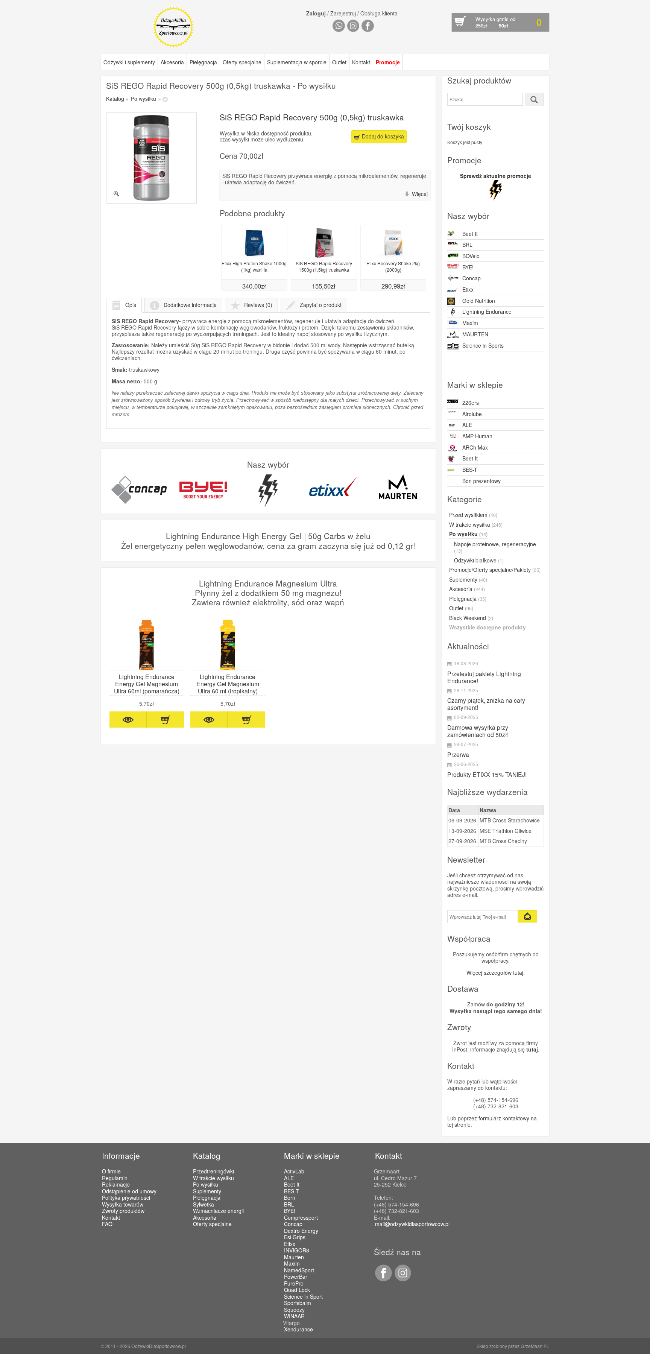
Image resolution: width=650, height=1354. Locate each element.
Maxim (470, 323)
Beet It (470, 233)
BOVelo (471, 256)
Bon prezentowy (481, 481)
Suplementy (468, 579)
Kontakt (361, 62)
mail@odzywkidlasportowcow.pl (412, 1224)
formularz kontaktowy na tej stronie (492, 1121)
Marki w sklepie (312, 1155)
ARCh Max (475, 447)
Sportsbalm (297, 1303)
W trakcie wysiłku (476, 524)
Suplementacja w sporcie (297, 62)
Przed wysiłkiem (473, 515)
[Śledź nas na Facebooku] (383, 1279)
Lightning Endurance (487, 311)
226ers (470, 402)
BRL (467, 244)
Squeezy (294, 1310)
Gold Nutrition (478, 300)
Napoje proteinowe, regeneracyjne (495, 548)
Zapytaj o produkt (321, 304)
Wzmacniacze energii (218, 1210)
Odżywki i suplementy (129, 62)
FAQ (107, 1224)
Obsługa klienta (379, 13)
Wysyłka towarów (122, 1204)
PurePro (294, 1283)
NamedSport (299, 1270)
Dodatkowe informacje (190, 304)
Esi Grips (294, 1237)
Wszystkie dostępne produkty (487, 627)
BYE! (468, 267)
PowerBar (295, 1276)
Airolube (472, 414)
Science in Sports (483, 345)
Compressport (301, 1217)
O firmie (111, 1171)
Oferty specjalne (242, 62)
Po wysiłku (143, 98)
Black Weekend (471, 618)
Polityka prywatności (126, 1197)
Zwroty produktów (123, 1210)
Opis (130, 304)
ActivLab (294, 1171)
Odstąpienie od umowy (129, 1191)
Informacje (121, 1155)
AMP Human (477, 436)
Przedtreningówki (213, 1171)
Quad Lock (297, 1290)
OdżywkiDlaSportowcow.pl (158, 1346)
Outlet (339, 62)
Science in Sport (303, 1296)
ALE (467, 425)
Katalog (115, 98)
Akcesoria (172, 62)
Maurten (294, 1257)
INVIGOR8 (296, 1250)
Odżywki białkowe (479, 560)
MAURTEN (475, 334)
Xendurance (298, 1329)
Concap (471, 278)
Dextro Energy (301, 1231)
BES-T (469, 469)
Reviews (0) (258, 304)
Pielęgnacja (203, 62)
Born (289, 1197)
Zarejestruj (343, 13)
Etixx (468, 289)
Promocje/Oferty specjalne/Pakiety (495, 570)
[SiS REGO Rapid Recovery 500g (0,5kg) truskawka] (151, 158)
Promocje (388, 62)
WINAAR (294, 1316)
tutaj (532, 1049)
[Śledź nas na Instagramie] (402, 1279)
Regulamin (115, 1178)
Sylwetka (203, 1204)
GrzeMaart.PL (535, 1346)
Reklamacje (116, 1184)
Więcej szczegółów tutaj (494, 972)
